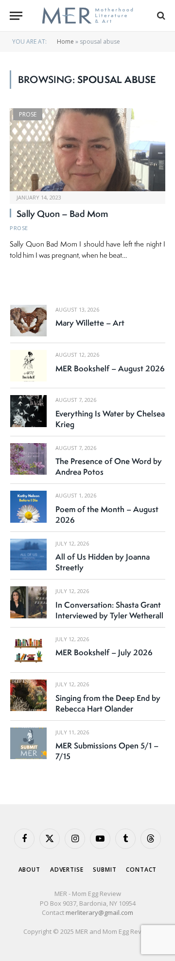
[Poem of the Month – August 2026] (28, 506)
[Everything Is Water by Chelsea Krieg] (28, 411)
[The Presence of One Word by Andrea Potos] (28, 459)
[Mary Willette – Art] (28, 320)
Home (65, 41)
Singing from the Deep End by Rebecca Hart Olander (107, 703)
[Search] (160, 16)
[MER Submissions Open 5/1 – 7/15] (28, 743)
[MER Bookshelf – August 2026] (28, 365)
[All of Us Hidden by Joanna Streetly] (28, 554)
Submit (104, 869)
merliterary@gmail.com (99, 912)
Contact (141, 869)
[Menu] (16, 16)
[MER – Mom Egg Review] (87, 15)
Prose (27, 114)
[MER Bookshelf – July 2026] (28, 650)
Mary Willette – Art (89, 322)
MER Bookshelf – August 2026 (110, 368)
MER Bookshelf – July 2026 (104, 652)
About (29, 869)
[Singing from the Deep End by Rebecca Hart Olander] (28, 695)
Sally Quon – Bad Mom (62, 213)
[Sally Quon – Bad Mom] (87, 149)
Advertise (67, 869)
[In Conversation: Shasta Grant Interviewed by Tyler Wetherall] (28, 602)
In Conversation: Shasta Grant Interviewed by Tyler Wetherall (109, 610)
